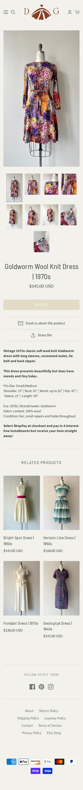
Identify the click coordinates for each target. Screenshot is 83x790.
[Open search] (13, 12)
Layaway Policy (55, 718)
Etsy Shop (54, 733)
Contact (27, 725)
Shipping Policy (28, 718)
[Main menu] (5, 12)
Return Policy (48, 711)
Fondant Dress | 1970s (20, 623)
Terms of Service (50, 725)
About (29, 711)
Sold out (41, 304)
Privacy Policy (31, 733)
